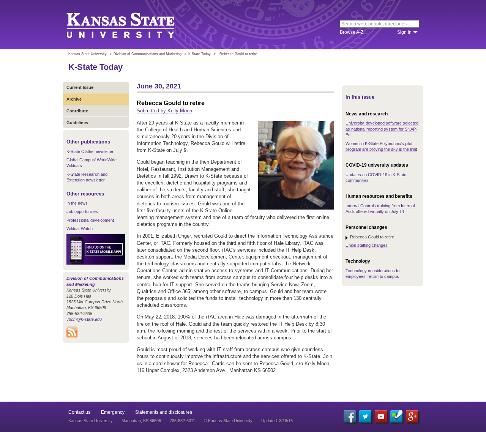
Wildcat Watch (79, 228)
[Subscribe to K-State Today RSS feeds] (71, 336)
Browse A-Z (351, 32)
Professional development (90, 220)
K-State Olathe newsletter (90, 151)
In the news (77, 203)
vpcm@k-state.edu (84, 319)
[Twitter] (365, 416)
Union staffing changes (367, 245)
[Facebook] (350, 416)
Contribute (77, 111)
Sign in (404, 32)
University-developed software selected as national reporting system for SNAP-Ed (382, 129)
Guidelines (77, 122)
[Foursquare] (396, 416)
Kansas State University (130, 24)
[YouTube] (381, 416)
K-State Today (199, 54)
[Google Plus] (412, 416)
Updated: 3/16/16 (277, 420)
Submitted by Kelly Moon (164, 111)
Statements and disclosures (163, 412)
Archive (74, 99)
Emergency (113, 412)
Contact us (79, 412)
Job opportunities (82, 211)
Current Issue (79, 87)
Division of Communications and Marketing (147, 54)
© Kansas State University (228, 420)
